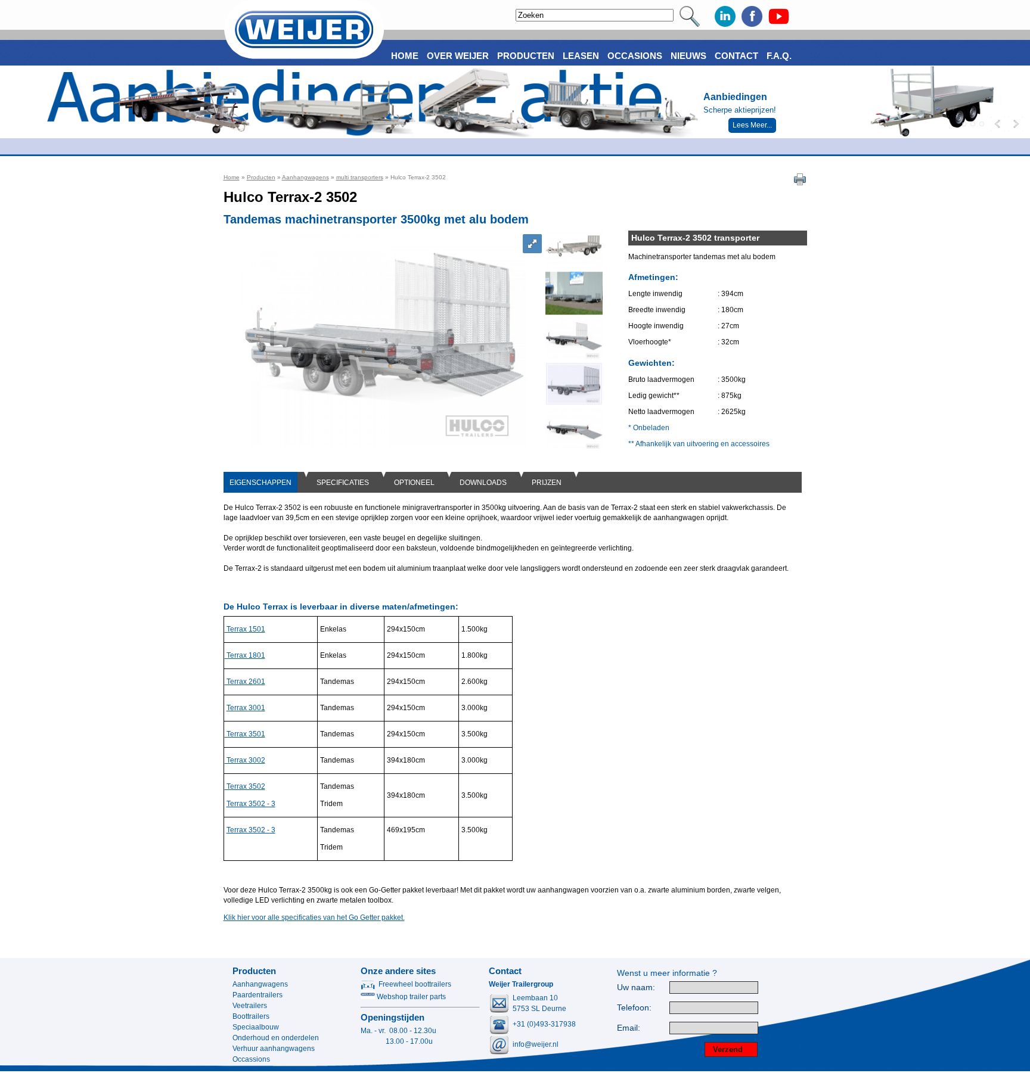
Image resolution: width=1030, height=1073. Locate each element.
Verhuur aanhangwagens (273, 1048)
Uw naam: (636, 987)
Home (232, 177)
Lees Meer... (752, 125)
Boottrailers (250, 1016)
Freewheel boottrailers (415, 984)
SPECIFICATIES (343, 482)
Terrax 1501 (245, 629)
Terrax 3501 (245, 734)
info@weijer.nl (536, 1044)
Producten (261, 177)
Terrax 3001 (246, 708)
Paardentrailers (257, 995)
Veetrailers (249, 1006)
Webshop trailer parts (410, 997)
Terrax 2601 (245, 681)
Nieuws (688, 56)
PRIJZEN (546, 482)
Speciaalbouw (255, 1027)
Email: (628, 1028)
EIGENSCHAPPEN (260, 482)
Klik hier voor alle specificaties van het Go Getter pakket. (314, 917)
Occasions (634, 56)
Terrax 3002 (245, 760)
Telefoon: (634, 1007)
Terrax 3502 (245, 786)
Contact (736, 56)
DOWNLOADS (483, 482)
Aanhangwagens (305, 177)
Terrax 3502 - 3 (251, 804)
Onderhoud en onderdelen (275, 1038)
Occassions (251, 1059)
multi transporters (359, 177)
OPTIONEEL (414, 482)
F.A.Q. (779, 56)
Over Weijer (458, 56)
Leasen (581, 56)
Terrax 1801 (245, 655)
